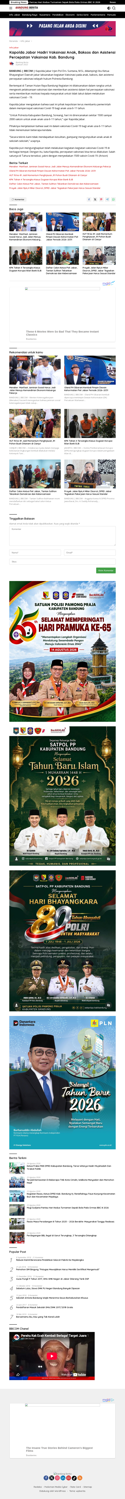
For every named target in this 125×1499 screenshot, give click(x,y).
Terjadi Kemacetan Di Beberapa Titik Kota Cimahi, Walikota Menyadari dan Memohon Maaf (70, 1181)
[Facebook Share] (89, 199)
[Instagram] (57, 1478)
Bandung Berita (22, 62)
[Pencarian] (114, 8)
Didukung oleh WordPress (52, 1491)
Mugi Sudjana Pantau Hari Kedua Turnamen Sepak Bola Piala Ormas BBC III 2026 (68, 1207)
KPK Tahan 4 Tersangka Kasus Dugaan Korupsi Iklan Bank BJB (41, 179)
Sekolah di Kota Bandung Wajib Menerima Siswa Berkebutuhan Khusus (52, 1298)
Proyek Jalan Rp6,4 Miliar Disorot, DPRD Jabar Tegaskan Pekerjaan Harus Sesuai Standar (55, 188)
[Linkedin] (63, 1478)
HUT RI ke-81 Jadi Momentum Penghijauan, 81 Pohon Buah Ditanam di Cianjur (48, 175)
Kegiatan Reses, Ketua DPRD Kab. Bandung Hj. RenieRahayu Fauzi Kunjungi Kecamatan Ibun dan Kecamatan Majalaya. (71, 1195)
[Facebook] (46, 1478)
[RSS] (79, 1478)
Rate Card (75, 1487)
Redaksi (38, 1487)
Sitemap (88, 1487)
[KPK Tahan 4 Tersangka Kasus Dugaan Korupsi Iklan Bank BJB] (25, 255)
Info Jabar (14, 47)
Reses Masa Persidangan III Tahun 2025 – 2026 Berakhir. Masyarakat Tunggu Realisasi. (71, 1221)
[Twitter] (51, 1478)
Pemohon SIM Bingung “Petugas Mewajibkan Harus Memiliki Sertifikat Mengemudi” (58, 1269)
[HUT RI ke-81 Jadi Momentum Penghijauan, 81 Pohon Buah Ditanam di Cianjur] (99, 222)
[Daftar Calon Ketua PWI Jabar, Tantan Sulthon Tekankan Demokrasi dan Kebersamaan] (62, 255)
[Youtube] (68, 1478)
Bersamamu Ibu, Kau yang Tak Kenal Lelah (38, 1316)
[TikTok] (74, 1478)
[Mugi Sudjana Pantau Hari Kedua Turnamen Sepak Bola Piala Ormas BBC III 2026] (17, 1210)
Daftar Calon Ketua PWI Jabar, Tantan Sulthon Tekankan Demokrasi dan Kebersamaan (53, 183)
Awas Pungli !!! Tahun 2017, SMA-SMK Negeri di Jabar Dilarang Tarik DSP (52, 1279)
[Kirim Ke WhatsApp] (113, 199)
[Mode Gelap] (109, 8)
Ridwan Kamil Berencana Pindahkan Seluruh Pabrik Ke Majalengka (50, 1260)
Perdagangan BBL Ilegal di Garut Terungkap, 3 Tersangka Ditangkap (62, 1235)
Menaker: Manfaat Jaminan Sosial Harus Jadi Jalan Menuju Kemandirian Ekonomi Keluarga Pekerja (60, 166)
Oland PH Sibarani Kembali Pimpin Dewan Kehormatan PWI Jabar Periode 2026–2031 (52, 170)
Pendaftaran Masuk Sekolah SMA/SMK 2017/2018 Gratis (44, 1307)
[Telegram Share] (107, 199)
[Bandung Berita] (26, 8)
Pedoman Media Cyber (56, 1487)
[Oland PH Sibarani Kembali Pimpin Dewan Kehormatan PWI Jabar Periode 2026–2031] (62, 222)
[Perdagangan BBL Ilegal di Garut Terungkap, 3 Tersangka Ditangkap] (17, 1237)
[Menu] (11, 8)
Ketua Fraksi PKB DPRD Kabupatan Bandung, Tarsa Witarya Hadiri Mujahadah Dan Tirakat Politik (69, 1167)
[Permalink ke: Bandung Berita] (11, 63)
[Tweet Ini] (95, 199)
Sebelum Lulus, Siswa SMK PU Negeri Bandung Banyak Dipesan (48, 1288)
